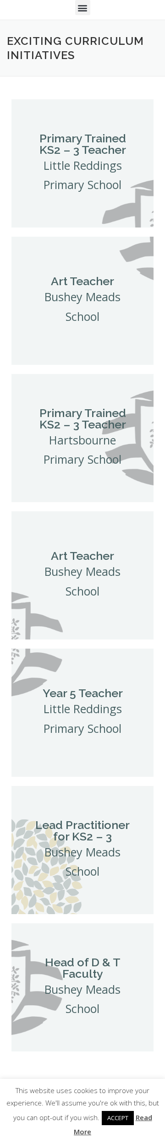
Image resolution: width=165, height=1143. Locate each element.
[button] (82, 7)
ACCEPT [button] (117, 1118)
